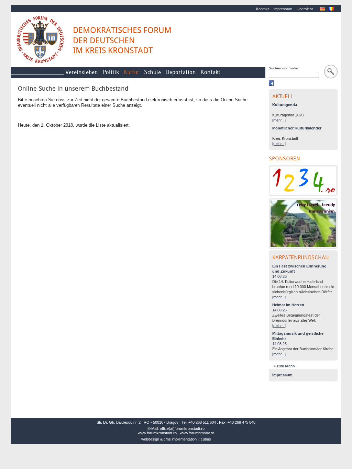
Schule (152, 72)
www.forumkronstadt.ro (157, 433)
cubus (206, 439)
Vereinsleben (81, 72)
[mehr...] (279, 120)
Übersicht (305, 9)
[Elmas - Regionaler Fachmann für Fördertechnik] (303, 180)
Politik (110, 72)
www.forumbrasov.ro (197, 433)
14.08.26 (279, 276)
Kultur (131, 72)
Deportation (180, 72)
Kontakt (262, 9)
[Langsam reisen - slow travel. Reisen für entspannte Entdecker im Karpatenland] (303, 223)
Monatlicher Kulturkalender (296, 128)
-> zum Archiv (283, 366)
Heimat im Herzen (288, 305)
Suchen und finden (284, 68)
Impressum (282, 9)
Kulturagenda (284, 105)
